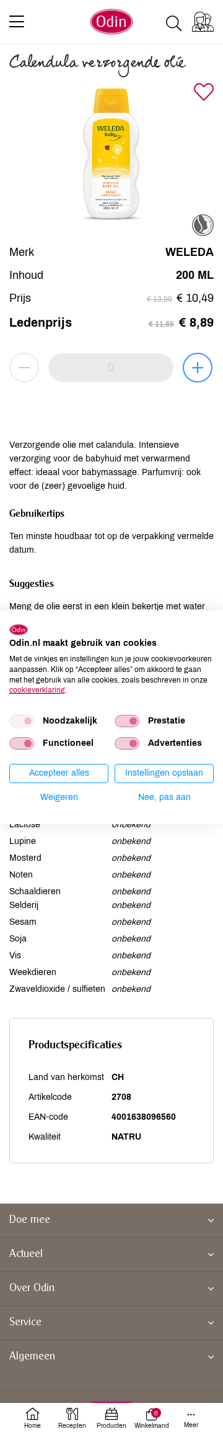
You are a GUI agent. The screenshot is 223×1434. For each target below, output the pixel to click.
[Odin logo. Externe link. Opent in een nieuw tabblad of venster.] (18, 629)
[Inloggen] (203, 22)
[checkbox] (21, 721)
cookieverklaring (37, 690)
